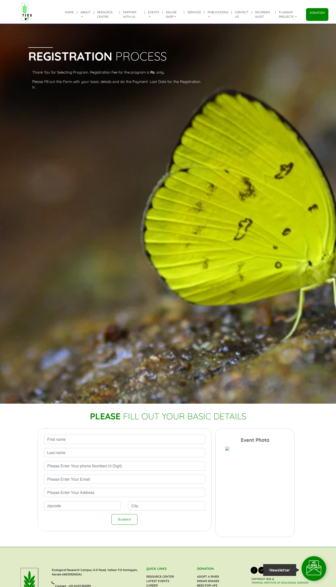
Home (69, 12)
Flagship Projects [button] (286, 14)
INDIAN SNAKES (208, 581)
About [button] (85, 12)
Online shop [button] (171, 14)
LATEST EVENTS (157, 581)
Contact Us (241, 14)
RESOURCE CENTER (160, 576)
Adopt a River (208, 576)
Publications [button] (218, 12)
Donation (317, 13)
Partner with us (129, 14)
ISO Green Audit (262, 14)
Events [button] (153, 12)
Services (194, 12)
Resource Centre (105, 14)
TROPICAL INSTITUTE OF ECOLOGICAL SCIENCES (279, 582)
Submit (124, 519)
